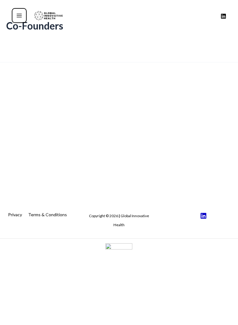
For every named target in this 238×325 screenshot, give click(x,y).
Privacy (15, 214)
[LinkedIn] (223, 16)
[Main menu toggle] (19, 15)
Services (97, 311)
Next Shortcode (217, 74)
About (95, 302)
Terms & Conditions (47, 214)
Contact (96, 320)
